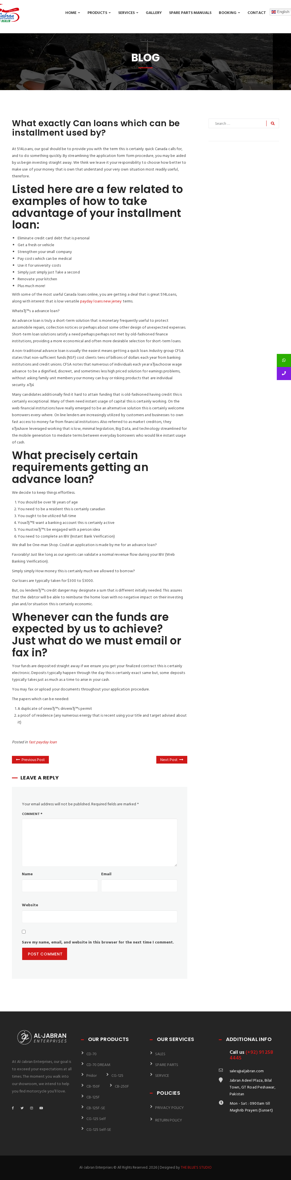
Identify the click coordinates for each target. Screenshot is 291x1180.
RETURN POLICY (168, 1120)
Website (30, 905)
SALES (160, 1054)
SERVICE (162, 1076)
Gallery (154, 13)
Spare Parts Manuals (190, 13)
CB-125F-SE (95, 1108)
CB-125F (93, 1097)
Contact (257, 13)
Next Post (169, 760)
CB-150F (93, 1086)
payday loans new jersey (101, 301)
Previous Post (33, 760)
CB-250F (122, 1086)
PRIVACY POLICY (169, 1108)
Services (127, 13)
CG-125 (117, 1076)
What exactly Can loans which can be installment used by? (96, 128)
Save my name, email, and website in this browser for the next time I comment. (98, 942)
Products (98, 13)
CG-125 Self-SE (98, 1130)
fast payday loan (43, 742)
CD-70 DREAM (98, 1065)
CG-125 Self (96, 1119)
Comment (32, 814)
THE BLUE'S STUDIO (196, 1168)
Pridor (91, 1076)
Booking (228, 13)
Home (71, 13)
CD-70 (91, 1054)
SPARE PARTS (166, 1065)
